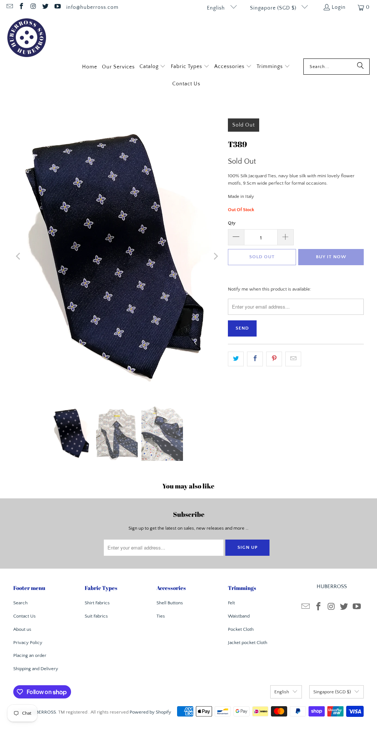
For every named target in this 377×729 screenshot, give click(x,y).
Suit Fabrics (96, 616)
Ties (160, 616)
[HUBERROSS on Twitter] (45, 7)
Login (339, 7)
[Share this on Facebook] (255, 359)
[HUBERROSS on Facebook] (21, 7)
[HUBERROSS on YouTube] (57, 7)
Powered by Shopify (150, 712)
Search (20, 602)
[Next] (215, 256)
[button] (153, 67)
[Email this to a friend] (293, 359)
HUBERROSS (42, 712)
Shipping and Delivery (35, 668)
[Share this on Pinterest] (274, 359)
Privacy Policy (27, 642)
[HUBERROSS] (26, 38)
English (216, 8)
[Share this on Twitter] (236, 359)
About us (22, 629)
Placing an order (29, 655)
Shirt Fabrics (97, 602)
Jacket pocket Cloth (247, 642)
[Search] (360, 66)
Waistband (239, 616)
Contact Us (24, 616)
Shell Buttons (169, 602)
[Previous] (19, 256)
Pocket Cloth (241, 629)
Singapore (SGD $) (274, 8)
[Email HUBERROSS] (9, 7)
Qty (232, 222)
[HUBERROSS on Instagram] (33, 7)
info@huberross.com (92, 7)
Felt (231, 602)
